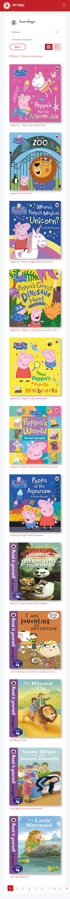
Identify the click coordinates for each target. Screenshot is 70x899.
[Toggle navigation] (64, 5)
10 (67, 888)
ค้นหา (18, 46)
